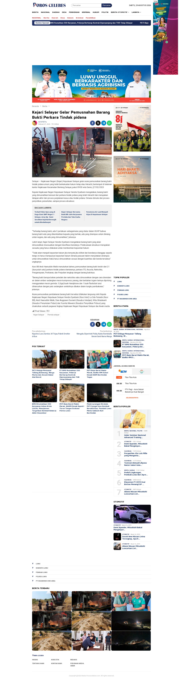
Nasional (139, 329)
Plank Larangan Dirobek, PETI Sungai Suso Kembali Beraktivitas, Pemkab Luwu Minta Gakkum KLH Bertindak (99, 408)
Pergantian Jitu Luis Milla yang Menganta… (135, 454)
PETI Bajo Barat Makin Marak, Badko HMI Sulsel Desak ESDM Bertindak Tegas (137, 23)
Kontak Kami (56, 663)
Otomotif (127, 441)
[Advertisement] (107, 44)
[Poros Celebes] (49, 5)
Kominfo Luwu (123, 286)
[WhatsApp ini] (109, 123)
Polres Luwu (122, 294)
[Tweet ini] (98, 123)
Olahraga (127, 451)
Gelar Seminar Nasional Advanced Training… (135, 436)
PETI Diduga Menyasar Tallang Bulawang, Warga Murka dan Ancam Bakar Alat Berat (43, 373)
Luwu (119, 282)
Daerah (121, 329)
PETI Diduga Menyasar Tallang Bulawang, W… (127, 335)
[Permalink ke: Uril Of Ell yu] (34, 123)
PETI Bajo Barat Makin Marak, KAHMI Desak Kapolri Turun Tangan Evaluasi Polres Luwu (72, 407)
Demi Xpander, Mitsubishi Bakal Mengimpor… (135, 445)
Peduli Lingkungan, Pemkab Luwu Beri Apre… (136, 473)
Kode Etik (55, 660)
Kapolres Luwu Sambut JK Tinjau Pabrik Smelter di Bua (51, 333)
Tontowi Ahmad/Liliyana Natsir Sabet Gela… (135, 464)
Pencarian (107, 5)
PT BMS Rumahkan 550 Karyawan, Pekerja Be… (133, 345)
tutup (155, 1)
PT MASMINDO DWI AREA (127, 299)
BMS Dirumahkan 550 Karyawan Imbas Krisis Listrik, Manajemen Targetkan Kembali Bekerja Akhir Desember (44, 408)
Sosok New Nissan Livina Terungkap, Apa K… (133, 537)
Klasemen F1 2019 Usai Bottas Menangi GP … (134, 483)
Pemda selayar (53, 315)
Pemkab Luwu (123, 290)
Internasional (130, 329)
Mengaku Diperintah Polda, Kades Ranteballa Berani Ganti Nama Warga (94, 333)
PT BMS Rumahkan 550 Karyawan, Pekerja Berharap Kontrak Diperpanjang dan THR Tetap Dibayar (53, 23)
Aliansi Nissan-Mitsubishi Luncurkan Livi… (135, 493)
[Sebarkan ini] (92, 123)
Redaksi (73, 660)
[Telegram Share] (103, 123)
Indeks (35, 660)
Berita (116, 329)
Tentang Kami (38, 663)
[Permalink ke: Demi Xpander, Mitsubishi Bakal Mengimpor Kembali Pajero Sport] (132, 514)
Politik (139, 431)
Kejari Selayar (38, 315)
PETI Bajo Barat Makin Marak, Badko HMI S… (136, 356)
